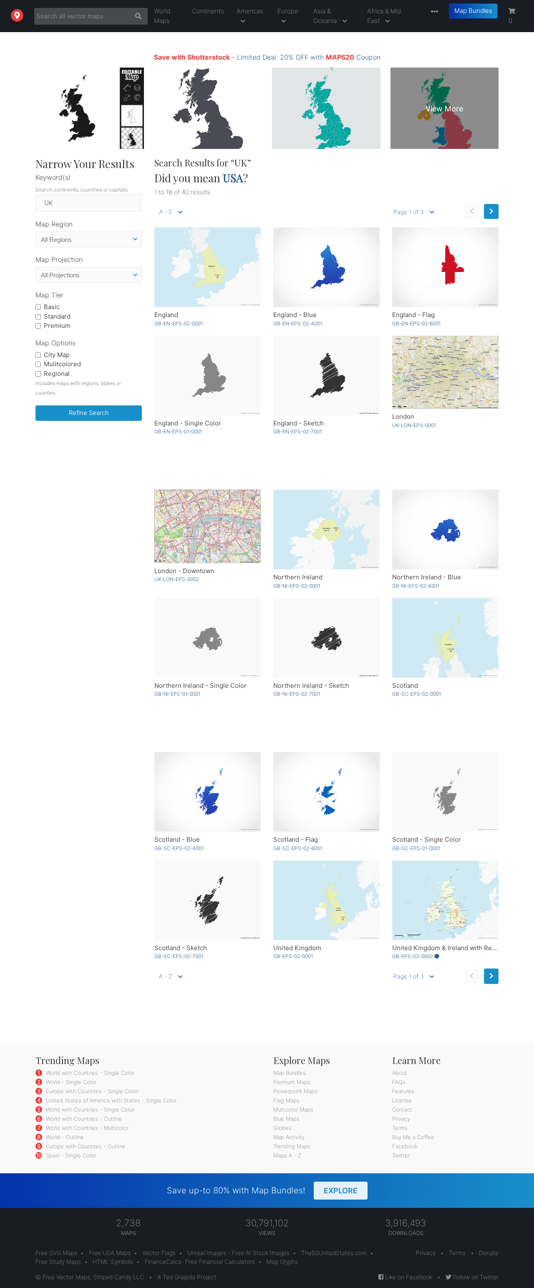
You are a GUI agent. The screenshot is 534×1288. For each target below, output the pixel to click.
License (402, 1100)
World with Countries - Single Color (89, 1072)
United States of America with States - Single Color (110, 1100)
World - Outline (64, 1137)
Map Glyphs (282, 1261)
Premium (57, 326)
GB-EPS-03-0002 (413, 956)
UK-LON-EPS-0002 (176, 579)
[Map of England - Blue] (326, 267)
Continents (208, 11)
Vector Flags (159, 1252)
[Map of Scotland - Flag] (326, 792)
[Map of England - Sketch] (326, 375)
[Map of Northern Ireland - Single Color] (207, 638)
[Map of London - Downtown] (207, 526)
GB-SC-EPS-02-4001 (179, 848)
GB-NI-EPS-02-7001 (296, 694)
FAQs (399, 1082)
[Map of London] (445, 372)
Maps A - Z (287, 1155)
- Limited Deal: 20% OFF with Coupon (267, 57)
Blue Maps (286, 1118)
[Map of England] (207, 267)
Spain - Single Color (70, 1155)
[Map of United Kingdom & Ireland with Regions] (445, 900)
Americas (250, 11)
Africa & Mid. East (385, 16)
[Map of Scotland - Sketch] (207, 900)
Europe (287, 11)
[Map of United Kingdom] (326, 900)
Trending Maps (291, 1146)
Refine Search (89, 413)
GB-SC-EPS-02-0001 (416, 694)
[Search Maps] (136, 16)
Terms (400, 1127)
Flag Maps (286, 1100)
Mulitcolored (62, 364)
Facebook (405, 1146)
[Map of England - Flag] (445, 267)
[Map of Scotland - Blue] (207, 792)
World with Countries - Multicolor (86, 1127)
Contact (402, 1109)
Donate (489, 1252)
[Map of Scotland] (445, 638)
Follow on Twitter (475, 1276)
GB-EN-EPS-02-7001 (297, 431)
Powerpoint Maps (295, 1091)
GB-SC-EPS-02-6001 (297, 848)
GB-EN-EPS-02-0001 (178, 323)
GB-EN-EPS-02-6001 (416, 323)
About (399, 1072)
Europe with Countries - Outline (85, 1146)
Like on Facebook (407, 1276)
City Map (57, 355)
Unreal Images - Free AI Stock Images (238, 1252)
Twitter (401, 1155)
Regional (57, 373)
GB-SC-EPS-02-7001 (178, 956)
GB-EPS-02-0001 (293, 956)
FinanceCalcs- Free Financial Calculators (200, 1261)
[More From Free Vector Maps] (433, 11)
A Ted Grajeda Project (186, 1276)
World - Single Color (70, 1082)
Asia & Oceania (325, 16)
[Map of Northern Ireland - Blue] (445, 529)
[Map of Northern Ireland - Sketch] (326, 638)
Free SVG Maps (56, 1252)
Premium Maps (291, 1082)
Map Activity (289, 1137)
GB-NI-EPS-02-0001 (296, 586)
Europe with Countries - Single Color (91, 1091)
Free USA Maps (110, 1252)
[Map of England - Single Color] (207, 375)
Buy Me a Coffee (413, 1137)
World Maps (162, 16)
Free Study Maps (58, 1261)
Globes (282, 1127)
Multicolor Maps (293, 1109)
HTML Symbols (113, 1261)
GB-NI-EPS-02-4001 (415, 586)
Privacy (401, 1118)
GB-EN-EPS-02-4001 (297, 323)
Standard (57, 316)
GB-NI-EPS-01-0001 (177, 694)
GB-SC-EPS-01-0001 (416, 848)
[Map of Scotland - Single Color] (445, 792)
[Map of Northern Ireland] (326, 529)
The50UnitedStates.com (334, 1252)
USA (233, 178)
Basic (52, 307)
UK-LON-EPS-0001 (414, 425)
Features (403, 1091)
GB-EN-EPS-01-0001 (178, 431)
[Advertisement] (88, 554)
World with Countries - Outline (83, 1118)
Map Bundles (473, 11)
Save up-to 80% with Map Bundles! (262, 1190)
